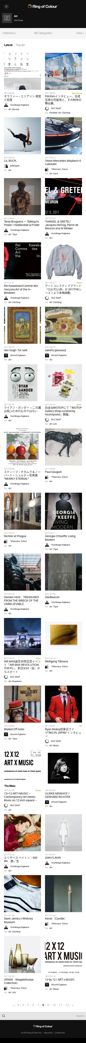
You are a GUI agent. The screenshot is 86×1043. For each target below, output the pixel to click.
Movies (15, 109)
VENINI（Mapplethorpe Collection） (19, 981)
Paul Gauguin (53, 472)
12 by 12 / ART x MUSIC (60, 980)
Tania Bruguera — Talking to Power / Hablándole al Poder (22, 223)
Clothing (66, 112)
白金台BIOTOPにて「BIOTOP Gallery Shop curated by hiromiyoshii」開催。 (63, 411)
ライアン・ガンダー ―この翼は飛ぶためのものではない (22, 409)
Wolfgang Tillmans (56, 662)
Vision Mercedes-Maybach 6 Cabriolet (63, 162)
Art (9, 109)
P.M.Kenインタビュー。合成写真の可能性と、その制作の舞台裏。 (63, 99)
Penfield (53, 112)
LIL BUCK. (10, 161)
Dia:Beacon (52, 597)
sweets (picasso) (55, 350)
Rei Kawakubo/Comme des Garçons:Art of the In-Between (21, 289)
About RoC (48, 1032)
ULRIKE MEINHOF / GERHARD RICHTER (57, 795)
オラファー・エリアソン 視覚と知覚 (22, 98)
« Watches (8, 33)
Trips (14, 234)
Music (56, 745)
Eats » (80, 33)
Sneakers (16, 681)
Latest (8, 45)
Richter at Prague (15, 536)
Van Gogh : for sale (15, 350)
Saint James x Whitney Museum (18, 920)
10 (54, 1005)
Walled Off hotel (14, 729)
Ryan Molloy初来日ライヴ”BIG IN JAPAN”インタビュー (63, 732)
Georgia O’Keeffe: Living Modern (60, 538)
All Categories (43, 33)
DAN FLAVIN (53, 858)
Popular (20, 45)
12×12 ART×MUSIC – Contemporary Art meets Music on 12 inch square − (20, 797)
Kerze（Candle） (56, 919)
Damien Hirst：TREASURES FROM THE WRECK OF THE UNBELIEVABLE (21, 600)
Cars (55, 173)
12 (67, 1005)
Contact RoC (60, 1032)
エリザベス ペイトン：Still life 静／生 (20, 859)
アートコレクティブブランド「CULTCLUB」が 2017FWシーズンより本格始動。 (63, 289)
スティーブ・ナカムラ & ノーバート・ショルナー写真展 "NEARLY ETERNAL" (22, 475)
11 (60, 1005)
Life (55, 423)
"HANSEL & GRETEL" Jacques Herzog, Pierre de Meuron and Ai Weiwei (61, 225)
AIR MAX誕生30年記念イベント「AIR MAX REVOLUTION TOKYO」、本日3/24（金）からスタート (22, 667)
